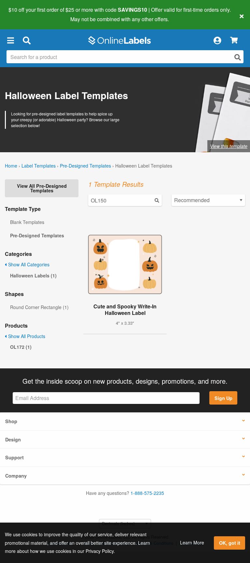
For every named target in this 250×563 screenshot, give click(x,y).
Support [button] (14, 457)
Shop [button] (11, 421)
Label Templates (38, 165)
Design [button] (13, 439)
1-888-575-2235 (147, 493)
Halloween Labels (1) (33, 275)
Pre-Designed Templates (85, 165)
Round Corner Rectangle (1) (39, 307)
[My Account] (217, 40)
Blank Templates (27, 222)
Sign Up (223, 398)
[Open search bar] (26, 40)
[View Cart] (234, 40)
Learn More (192, 542)
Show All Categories (28, 264)
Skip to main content (24, 14)
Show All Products (26, 336)
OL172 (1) (21, 347)
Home (11, 165)
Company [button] (16, 475)
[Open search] (237, 57)
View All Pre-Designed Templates (42, 188)
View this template (228, 146)
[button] (10, 40)
